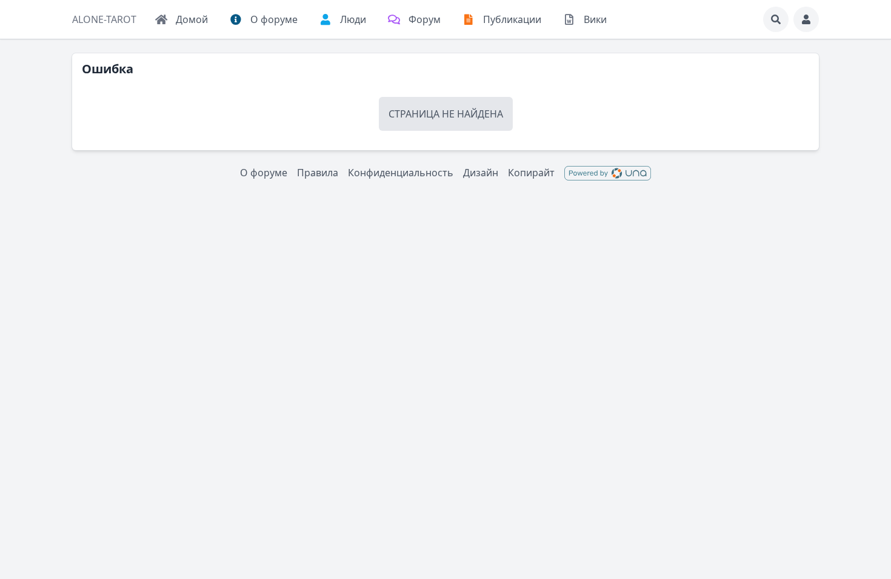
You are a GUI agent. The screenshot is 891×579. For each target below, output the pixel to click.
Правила (317, 172)
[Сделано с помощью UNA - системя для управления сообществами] (607, 172)
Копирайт (531, 172)
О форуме (263, 172)
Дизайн (480, 172)
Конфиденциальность (400, 172)
